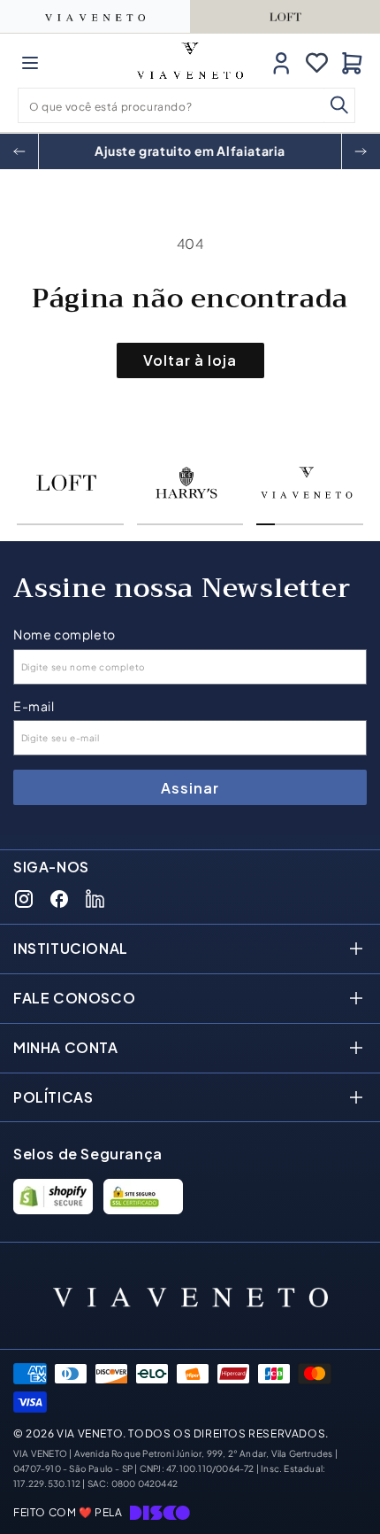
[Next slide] (360, 151)
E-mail (34, 706)
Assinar (190, 788)
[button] (30, 63)
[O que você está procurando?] (339, 105)
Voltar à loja (190, 360)
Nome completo (64, 634)
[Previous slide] (19, 151)
